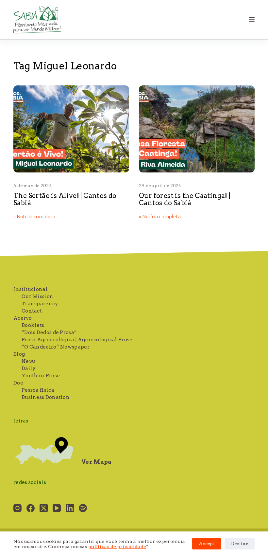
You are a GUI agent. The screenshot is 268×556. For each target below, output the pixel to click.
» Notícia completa (34, 217)
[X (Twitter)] (44, 508)
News (29, 361)
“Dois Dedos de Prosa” (49, 332)
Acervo (22, 318)
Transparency (40, 304)
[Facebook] (30, 508)
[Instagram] (17, 508)
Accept (207, 543)
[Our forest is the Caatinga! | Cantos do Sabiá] (197, 128)
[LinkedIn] (70, 508)
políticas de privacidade (117, 546)
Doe (18, 383)
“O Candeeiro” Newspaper (56, 347)
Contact (32, 311)
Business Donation (46, 397)
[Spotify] (83, 508)
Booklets (33, 325)
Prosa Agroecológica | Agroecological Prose (77, 340)
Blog (19, 354)
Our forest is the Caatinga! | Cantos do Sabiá (184, 199)
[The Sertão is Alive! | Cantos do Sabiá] (71, 128)
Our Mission (37, 296)
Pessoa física (38, 390)
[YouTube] (57, 508)
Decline (239, 543)
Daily (29, 368)
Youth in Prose (41, 376)
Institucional (30, 289)
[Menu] (252, 20)
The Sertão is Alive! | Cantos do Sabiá (65, 199)
